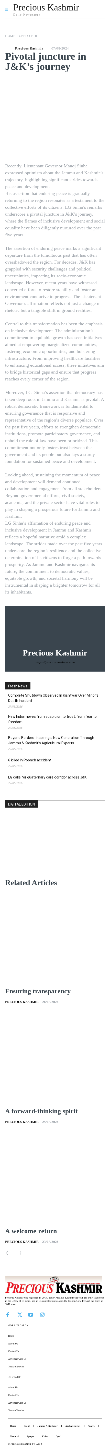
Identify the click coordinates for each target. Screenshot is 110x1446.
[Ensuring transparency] (55, 938)
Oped (23, 36)
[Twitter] (19, 1314)
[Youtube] (30, 1314)
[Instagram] (42, 1314)
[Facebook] (7, 1314)
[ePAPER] (55, 851)
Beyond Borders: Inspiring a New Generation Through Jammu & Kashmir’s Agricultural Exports (51, 740)
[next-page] (19, 1253)
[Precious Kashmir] (9, 48)
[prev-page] (9, 1253)
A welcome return (31, 1231)
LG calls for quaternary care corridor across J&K (47, 777)
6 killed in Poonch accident (29, 760)
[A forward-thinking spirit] (55, 1058)
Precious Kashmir (29, 48)
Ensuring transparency (38, 991)
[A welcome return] (55, 1178)
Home (10, 36)
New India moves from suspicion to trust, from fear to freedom (52, 719)
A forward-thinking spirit (41, 1111)
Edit (35, 36)
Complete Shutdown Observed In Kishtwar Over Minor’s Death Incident (53, 698)
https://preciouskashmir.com (55, 662)
